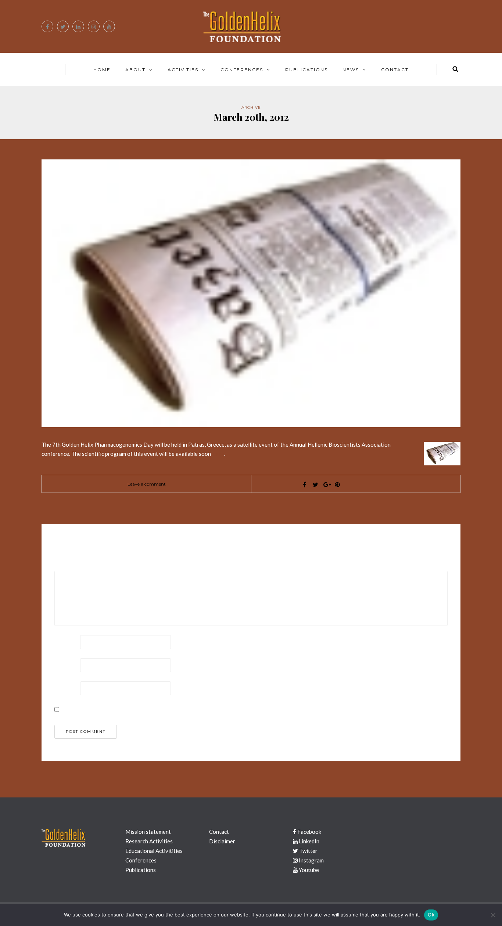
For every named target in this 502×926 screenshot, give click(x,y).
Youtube (308, 869)
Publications (306, 69)
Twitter (308, 850)
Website (65, 687)
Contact (395, 69)
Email (62, 664)
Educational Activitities (154, 850)
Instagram (311, 860)
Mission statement (148, 831)
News (351, 69)
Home (102, 69)
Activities (183, 69)
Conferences (241, 69)
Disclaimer (222, 841)
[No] (492, 915)
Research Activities (149, 841)
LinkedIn (308, 841)
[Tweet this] (315, 484)
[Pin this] (337, 484)
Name (62, 641)
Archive (251, 107)
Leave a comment (147, 484)
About (135, 69)
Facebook (308, 831)
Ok (431, 915)
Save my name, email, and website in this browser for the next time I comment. (159, 709)
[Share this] (304, 484)
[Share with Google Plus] (326, 484)
